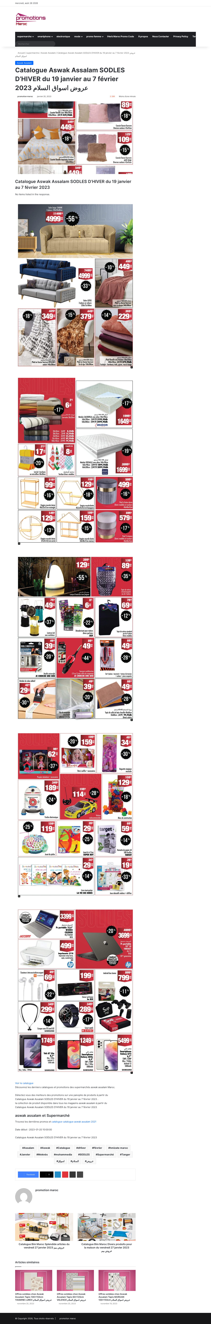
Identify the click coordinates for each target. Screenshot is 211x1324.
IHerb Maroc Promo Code (120, 36)
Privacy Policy (180, 36)
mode (77, 36)
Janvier (25, 1154)
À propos (143, 36)
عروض (90, 1161)
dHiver (82, 1147)
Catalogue (64, 1147)
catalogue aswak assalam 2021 (74, 1121)
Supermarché (105, 1154)
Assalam (29, 1147)
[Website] (37, 1195)
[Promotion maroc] (30, 19)
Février (98, 1147)
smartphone (44, 36)
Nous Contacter (160, 36)
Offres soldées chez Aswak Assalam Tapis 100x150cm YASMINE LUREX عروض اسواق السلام (33, 1297)
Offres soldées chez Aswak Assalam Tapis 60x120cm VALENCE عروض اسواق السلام (71, 1297)
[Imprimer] (80, 1174)
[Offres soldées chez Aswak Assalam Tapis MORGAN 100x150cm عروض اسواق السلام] (117, 1280)
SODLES (85, 1154)
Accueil (21, 53)
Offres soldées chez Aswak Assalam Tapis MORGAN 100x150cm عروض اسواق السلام (114, 1297)
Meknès (43, 1154)
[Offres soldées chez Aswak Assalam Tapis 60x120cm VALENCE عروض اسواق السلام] (75, 1280)
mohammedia (63, 1154)
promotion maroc (25, 96)
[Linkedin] (58, 1174)
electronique (63, 36)
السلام (75, 1161)
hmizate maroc (119, 1147)
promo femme (93, 36)
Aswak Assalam (48, 53)
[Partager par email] (73, 1174)
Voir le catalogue (24, 1083)
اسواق (61, 1161)
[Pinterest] (65, 1174)
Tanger (126, 1154)
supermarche (24, 36)
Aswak (46, 1147)
